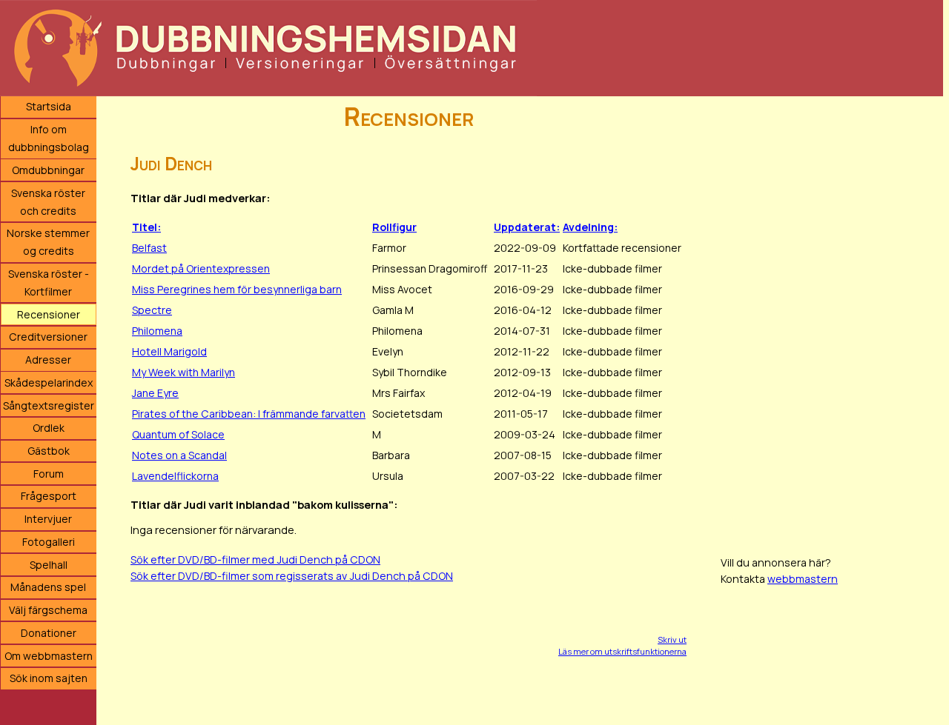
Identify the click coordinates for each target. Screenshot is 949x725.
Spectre (152, 310)
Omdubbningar (48, 170)
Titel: (146, 227)
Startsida (48, 106)
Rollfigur (394, 227)
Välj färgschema (48, 610)
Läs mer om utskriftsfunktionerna (622, 651)
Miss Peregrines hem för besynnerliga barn (237, 289)
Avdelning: (590, 227)
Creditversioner (48, 337)
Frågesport (48, 496)
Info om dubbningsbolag (48, 138)
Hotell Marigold (169, 351)
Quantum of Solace (178, 434)
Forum (48, 474)
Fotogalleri (48, 542)
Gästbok (48, 451)
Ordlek (49, 428)
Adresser (48, 360)
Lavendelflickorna (175, 476)
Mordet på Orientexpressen (201, 268)
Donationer (48, 633)
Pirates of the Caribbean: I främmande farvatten (249, 414)
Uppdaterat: (527, 227)
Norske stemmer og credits (48, 242)
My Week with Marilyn (183, 372)
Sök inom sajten (48, 678)
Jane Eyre (155, 393)
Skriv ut (672, 639)
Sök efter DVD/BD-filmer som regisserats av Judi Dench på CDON (291, 576)
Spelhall (48, 565)
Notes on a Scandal (179, 455)
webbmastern (802, 579)
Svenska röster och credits (48, 202)
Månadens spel (48, 587)
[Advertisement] (832, 318)
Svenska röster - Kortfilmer (48, 282)
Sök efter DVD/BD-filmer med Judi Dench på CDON (255, 559)
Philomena (157, 331)
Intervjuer (48, 519)
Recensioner (48, 314)
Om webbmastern (48, 656)
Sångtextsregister (48, 405)
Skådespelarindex (48, 382)
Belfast (149, 248)
